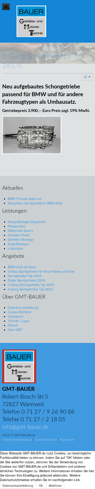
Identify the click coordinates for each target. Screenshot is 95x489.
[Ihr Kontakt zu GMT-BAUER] (19, 366)
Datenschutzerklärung (17, 439)
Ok (41, 485)
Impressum (67, 439)
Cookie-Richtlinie (45, 439)
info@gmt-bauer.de (25, 427)
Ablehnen (55, 485)
